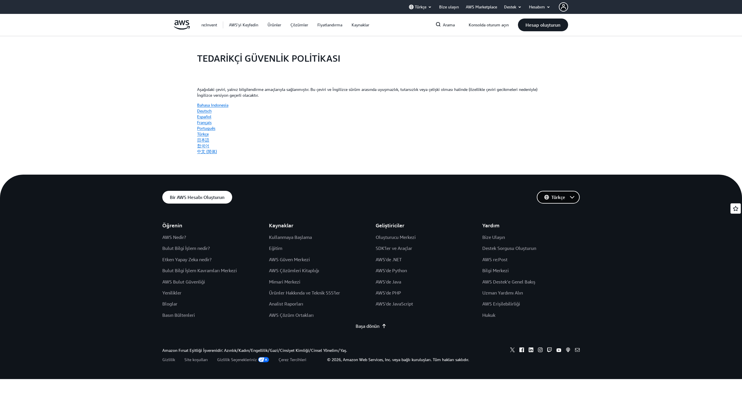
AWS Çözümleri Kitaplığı (294, 270)
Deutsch (204, 110)
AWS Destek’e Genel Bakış (508, 282)
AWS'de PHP (388, 293)
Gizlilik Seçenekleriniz (237, 359)
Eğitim (275, 248)
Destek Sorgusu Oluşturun (509, 248)
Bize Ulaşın (493, 237)
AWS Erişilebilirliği (501, 304)
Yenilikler (171, 293)
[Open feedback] (735, 208)
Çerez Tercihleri (292, 359)
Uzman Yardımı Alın (502, 293)
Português (206, 128)
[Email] (577, 351)
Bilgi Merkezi (495, 270)
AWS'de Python (391, 270)
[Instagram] (540, 351)
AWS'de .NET (389, 259)
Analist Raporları (286, 304)
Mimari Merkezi (284, 282)
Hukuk (488, 315)
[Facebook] (521, 351)
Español (204, 116)
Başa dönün (367, 326)
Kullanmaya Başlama (290, 237)
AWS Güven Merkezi (289, 259)
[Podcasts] (568, 351)
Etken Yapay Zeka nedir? (187, 259)
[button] (243, 25)
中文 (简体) (207, 151)
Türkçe (203, 133)
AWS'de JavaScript (394, 304)
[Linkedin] (531, 351)
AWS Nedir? (174, 237)
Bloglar (169, 304)
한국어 (203, 145)
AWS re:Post (495, 259)
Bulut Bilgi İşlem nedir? (186, 248)
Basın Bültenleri (178, 315)
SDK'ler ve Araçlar (394, 248)
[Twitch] (549, 351)
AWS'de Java (388, 282)
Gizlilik (168, 359)
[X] (512, 351)
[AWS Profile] (563, 7)
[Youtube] (558, 351)
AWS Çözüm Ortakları (291, 315)
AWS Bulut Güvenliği (183, 282)
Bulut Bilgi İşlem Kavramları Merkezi (199, 270)
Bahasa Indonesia (212, 105)
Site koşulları (196, 359)
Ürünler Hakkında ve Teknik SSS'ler (304, 293)
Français (204, 122)
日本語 (203, 139)
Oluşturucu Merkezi (396, 237)
